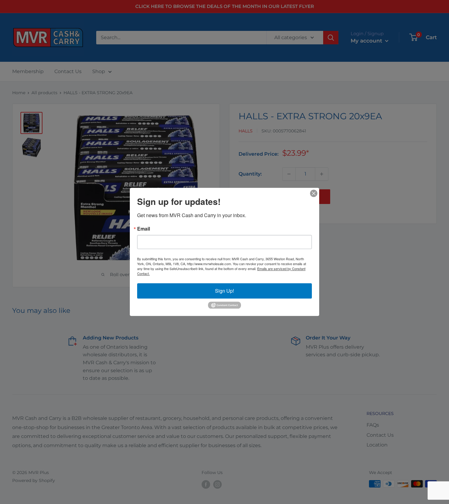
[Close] (313, 193)
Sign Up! (224, 290)
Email (143, 228)
